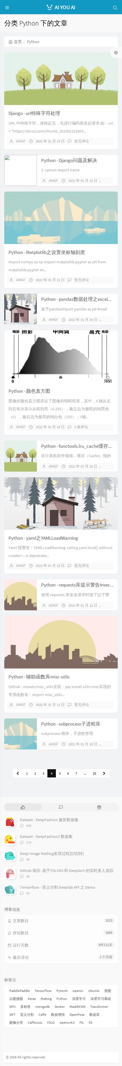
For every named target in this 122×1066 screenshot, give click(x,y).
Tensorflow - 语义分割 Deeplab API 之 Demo (57, 887)
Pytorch (62, 991)
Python (61, 998)
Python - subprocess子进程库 (70, 724)
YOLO (51, 1022)
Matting (46, 998)
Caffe (42, 1014)
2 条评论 (81, 426)
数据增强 (58, 1014)
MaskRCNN (77, 1006)
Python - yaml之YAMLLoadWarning (43, 538)
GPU (12, 1006)
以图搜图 (16, 998)
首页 (18, 41)
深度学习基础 (101, 998)
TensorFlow (43, 991)
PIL (81, 1022)
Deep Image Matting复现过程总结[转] (52, 853)
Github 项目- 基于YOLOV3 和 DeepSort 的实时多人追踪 (66, 870)
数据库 (94, 1014)
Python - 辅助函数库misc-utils (39, 677)
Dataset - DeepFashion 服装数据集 (49, 819)
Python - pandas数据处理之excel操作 (79, 299)
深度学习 (79, 998)
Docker (60, 1006)
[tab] (23, 807)
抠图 (107, 991)
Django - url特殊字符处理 (34, 113)
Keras (32, 998)
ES (90, 1022)
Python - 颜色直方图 (29, 391)
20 (94, 773)
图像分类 (16, 1022)
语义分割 (27, 1014)
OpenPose (77, 1014)
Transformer (99, 1006)
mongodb (42, 1006)
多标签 (25, 1006)
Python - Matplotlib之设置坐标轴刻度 (47, 252)
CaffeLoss (35, 1022)
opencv (78, 991)
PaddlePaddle (19, 991)
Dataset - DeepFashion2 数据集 (46, 836)
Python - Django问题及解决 (69, 160)
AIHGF (20, 141)
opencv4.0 (67, 1022)
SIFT (12, 1014)
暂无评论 (81, 141)
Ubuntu (94, 991)
